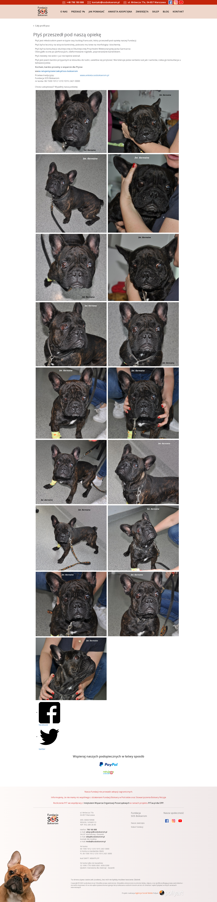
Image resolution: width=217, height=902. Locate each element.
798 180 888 (92, 829)
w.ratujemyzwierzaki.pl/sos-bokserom (58, 71)
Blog (166, 11)
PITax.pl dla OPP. (156, 803)
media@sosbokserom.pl (96, 841)
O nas (63, 11)
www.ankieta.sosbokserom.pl (94, 75)
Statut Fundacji (137, 827)
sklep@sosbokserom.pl (95, 837)
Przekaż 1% (78, 11)
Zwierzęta (142, 11)
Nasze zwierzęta (137, 823)
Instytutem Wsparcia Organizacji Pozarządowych (106, 803)
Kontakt (178, 11)
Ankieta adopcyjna (120, 11)
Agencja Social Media (144, 893)
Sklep (155, 11)
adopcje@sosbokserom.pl (96, 832)
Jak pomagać (96, 11)
